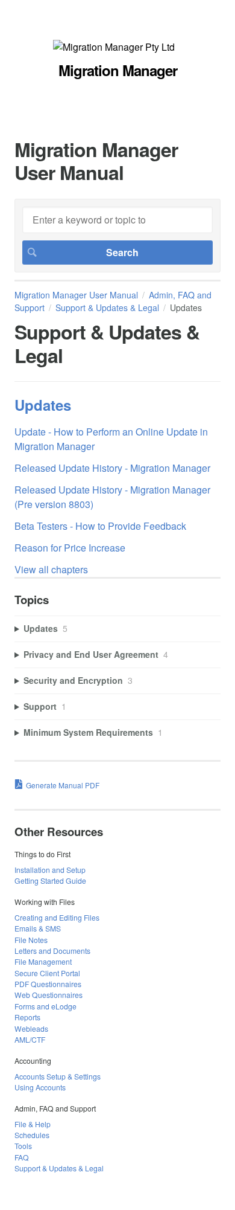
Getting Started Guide (50, 880)
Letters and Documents (52, 950)
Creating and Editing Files (56, 917)
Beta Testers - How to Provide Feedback (100, 526)
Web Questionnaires (48, 995)
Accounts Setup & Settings (57, 1076)
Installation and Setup (50, 869)
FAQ (21, 1157)
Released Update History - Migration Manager (112, 468)
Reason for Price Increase (69, 548)
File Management (43, 961)
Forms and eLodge (45, 1006)
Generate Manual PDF (62, 785)
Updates (42, 404)
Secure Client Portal (47, 973)
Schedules (31, 1135)
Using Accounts (40, 1087)
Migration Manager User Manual (76, 295)
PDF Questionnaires (47, 984)
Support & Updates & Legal (107, 307)
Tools (23, 1146)
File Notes (31, 940)
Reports (27, 1017)
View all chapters (51, 569)
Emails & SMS (37, 928)
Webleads (31, 1028)
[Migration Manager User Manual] (114, 47)
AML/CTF (29, 1039)
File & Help (32, 1124)
